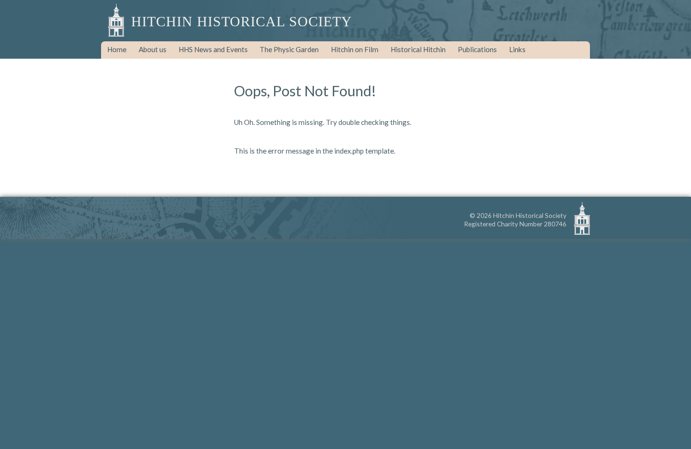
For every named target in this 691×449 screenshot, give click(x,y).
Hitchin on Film (354, 49)
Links (517, 49)
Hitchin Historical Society (241, 22)
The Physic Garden (289, 49)
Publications (477, 49)
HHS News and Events (213, 49)
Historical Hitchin (418, 49)
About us (152, 49)
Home (116, 49)
